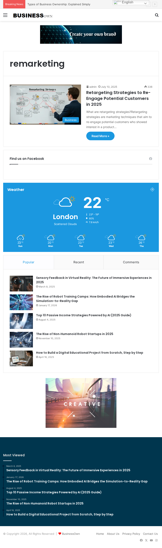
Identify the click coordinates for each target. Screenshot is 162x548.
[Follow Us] (81, 34)
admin (93, 86)
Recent (78, 262)
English (127, 2)
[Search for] (157, 16)
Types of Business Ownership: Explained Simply (58, 4)
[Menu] (5, 16)
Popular (28, 262)
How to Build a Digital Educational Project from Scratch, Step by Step (89, 353)
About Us (113, 533)
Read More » (100, 136)
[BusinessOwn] (33, 15)
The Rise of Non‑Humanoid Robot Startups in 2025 (74, 334)
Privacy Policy (131, 533)
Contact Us (150, 533)
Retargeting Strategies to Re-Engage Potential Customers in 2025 (118, 98)
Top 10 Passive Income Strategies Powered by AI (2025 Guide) (83, 315)
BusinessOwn (71, 533)
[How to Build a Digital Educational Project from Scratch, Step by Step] (21, 358)
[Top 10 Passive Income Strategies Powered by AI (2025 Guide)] (21, 321)
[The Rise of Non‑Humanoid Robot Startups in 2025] (21, 340)
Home (100, 533)
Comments (131, 262)
